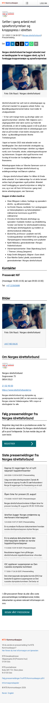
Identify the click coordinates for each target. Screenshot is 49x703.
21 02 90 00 (7, 386)
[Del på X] (17, 44)
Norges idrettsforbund (32, 35)
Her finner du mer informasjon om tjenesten (20, 651)
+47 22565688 (13, 285)
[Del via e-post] (36, 44)
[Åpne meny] (27, 3)
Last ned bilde (11, 344)
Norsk (4, 693)
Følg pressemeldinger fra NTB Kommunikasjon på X (23, 678)
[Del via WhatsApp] (31, 44)
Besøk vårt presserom (17, 612)
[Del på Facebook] (8, 44)
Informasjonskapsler (10, 683)
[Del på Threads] (22, 44)
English (11, 693)
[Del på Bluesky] (27, 44)
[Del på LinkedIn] (12, 44)
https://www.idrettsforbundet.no (16, 390)
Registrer (9, 443)
